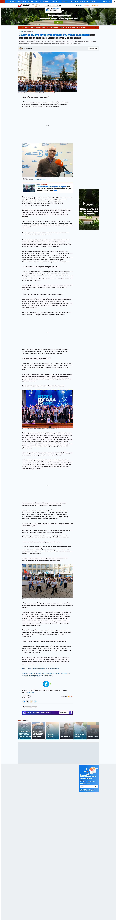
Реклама (87, 5)
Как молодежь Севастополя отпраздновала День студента (40, 669)
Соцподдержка (73, 1)
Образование (27, 707)
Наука (81, 1)
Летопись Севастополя (52, 27)
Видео (14, 1)
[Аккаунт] (114, 1)
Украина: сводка (76, 27)
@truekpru (30, 692)
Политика (30, 1)
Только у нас (62, 27)
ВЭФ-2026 (43, 27)
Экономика (46, 1)
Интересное (34, 707)
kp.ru (70, 696)
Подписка (95, 5)
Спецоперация (22, 1)
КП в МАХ (83, 27)
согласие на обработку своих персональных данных (87, 790)
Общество (38, 1)
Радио (80, 5)
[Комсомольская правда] (26, 5)
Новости (27, 27)
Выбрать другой (53, 10)
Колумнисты (93, 1)
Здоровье (64, 1)
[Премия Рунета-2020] (39, 5)
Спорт (86, 1)
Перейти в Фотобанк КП (40, 179)
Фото (9, 1)
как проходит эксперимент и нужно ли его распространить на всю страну (53, 188)
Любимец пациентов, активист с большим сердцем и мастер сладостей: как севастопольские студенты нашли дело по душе (46, 675)
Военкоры (68, 27)
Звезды (58, 1)
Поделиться (94, 48)
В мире (53, 1)
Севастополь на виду (35, 27)
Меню (2, 1)
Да (47, 10)
